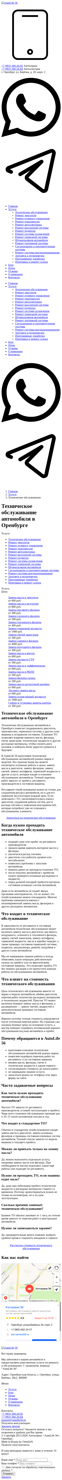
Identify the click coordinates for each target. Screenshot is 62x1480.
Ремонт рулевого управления (25, 545)
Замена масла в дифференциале (26, 665)
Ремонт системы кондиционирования (30, 573)
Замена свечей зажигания (23, 634)
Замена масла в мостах (21, 653)
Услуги (12, 1389)
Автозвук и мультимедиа (22, 576)
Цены (11, 1395)
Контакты (14, 1404)
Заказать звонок (10, 1426)
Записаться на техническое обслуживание (31, 817)
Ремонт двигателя (18, 542)
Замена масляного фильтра (24, 609)
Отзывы (13, 1398)
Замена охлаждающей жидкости (27, 696)
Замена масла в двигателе (23, 597)
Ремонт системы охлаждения (25, 561)
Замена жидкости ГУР (21, 659)
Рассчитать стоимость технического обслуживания (31, 1247)
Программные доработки (23, 579)
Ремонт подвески (18, 557)
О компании (15, 1401)
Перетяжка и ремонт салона (24, 582)
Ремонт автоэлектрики (21, 551)
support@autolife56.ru (13, 1420)
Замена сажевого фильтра (23, 640)
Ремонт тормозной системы (24, 564)
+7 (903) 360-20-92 (12, 65)
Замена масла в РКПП (21, 671)
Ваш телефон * (10, 1463)
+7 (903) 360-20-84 (12, 68)
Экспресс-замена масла (21, 690)
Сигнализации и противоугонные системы (33, 570)
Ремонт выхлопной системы (25, 554)
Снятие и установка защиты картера (29, 702)
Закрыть (6, 1477)
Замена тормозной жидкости (25, 628)
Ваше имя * (8, 1459)
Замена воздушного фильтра (25, 647)
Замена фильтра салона (21, 678)
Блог (11, 1392)
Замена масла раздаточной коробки (29, 684)
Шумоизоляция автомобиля (24, 567)
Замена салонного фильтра (24, 616)
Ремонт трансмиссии (20, 548)
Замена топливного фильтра (24, 622)
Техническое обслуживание (24, 539)
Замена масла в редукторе (23, 603)
